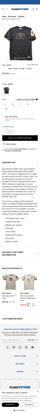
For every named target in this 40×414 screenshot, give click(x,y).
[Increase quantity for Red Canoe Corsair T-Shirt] (14, 131)
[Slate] (6, 91)
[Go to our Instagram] (20, 347)
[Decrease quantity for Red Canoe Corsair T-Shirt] (4, 131)
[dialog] (20, 401)
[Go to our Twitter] (14, 347)
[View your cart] (37, 9)
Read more (28, 401)
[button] (20, 410)
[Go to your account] (33, 9)
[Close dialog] (37, 381)
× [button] (37, 391)
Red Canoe (7, 65)
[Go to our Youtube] (32, 347)
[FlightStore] (20, 9)
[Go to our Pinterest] (26, 347)
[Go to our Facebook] (7, 347)
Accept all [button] (10, 405)
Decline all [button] (29, 405)
